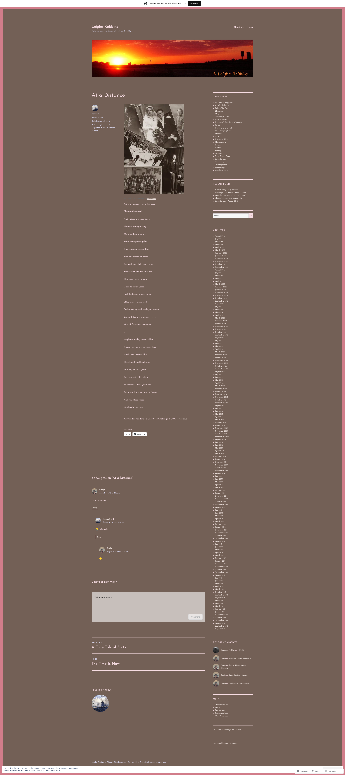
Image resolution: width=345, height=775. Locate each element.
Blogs (217, 114)
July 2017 (218, 544)
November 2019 (221, 465)
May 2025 (219, 278)
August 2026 (220, 236)
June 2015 (219, 601)
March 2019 (220, 487)
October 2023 (221, 332)
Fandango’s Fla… (228, 650)
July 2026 (219, 239)
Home (250, 27)
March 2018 (220, 521)
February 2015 (220, 609)
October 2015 (220, 592)
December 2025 (221, 259)
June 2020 (219, 445)
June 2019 (219, 479)
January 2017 (220, 561)
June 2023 (219, 343)
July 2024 (218, 307)
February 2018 (221, 524)
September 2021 (221, 403)
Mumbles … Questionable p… (240, 658)
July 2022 (218, 374)
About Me (239, 27)
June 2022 (219, 377)
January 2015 (220, 612)
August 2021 (220, 406)
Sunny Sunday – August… (238, 675)
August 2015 (220, 598)
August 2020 (220, 439)
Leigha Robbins (105, 27)
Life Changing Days (223, 131)
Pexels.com (151, 198)
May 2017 (219, 550)
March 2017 (219, 555)
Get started (194, 3)
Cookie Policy (55, 771)
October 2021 (220, 400)
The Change (220, 162)
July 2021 (218, 408)
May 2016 (219, 584)
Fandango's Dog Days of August (228, 122)
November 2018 (221, 499)
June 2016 (219, 581)
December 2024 (221, 293)
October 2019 (220, 468)
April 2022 (219, 383)
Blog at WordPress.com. (117, 762)
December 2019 (221, 462)
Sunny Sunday (220, 159)
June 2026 (219, 242)
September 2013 (221, 626)
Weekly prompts (221, 170)
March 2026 (220, 250)
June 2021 (219, 411)
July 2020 (219, 442)
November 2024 (221, 295)
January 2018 (220, 527)
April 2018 (219, 519)
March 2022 (220, 386)
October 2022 (221, 366)
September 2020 (222, 437)
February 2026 (221, 253)
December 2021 (221, 394)
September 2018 (221, 504)
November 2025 (221, 261)
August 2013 (220, 629)
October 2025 (221, 264)
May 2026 (219, 244)
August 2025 (220, 270)
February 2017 (220, 558)
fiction (217, 125)
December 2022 (221, 360)
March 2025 (220, 284)
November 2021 (221, 397)
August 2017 (220, 541)
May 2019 (219, 482)
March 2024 (220, 318)
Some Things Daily (222, 156)
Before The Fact (221, 108)
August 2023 (220, 338)
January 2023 (220, 357)
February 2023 (221, 355)
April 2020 (219, 451)
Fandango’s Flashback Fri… (239, 683)
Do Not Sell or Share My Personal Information (147, 762)
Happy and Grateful (223, 128)
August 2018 (220, 507)
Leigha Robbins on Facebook (225, 743)
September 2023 (222, 335)
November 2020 (221, 431)
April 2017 (219, 552)
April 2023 (219, 349)
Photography (220, 142)
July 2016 (218, 578)
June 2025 (219, 276)
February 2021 (220, 422)
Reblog (218, 151)
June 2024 (219, 309)
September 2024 (222, 301)
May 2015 (219, 603)
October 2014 (220, 617)
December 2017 (221, 530)
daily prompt (97, 125)
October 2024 (221, 298)
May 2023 (219, 346)
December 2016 (221, 564)
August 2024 (220, 304)
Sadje (102, 490)
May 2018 (219, 516)
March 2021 (219, 420)
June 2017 (219, 547)
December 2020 (221, 428)
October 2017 (220, 536)
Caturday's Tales (222, 117)
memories (111, 128)
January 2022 (220, 391)
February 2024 (221, 321)
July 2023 (218, 341)
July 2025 (218, 273)
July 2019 (218, 476)
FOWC (103, 128)
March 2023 (220, 352)
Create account (221, 705)
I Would (241, 650)
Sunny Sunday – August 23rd (226, 201)
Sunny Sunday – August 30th (226, 190)
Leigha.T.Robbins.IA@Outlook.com (227, 730)
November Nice (221, 139)
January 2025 (220, 290)
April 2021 (219, 417)
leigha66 (95, 114)
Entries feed (220, 710)
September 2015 (221, 595)
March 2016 (220, 589)
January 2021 (220, 425)
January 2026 (220, 256)
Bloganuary (219, 111)
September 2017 (221, 538)
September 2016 (221, 572)
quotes (218, 148)
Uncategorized (221, 165)
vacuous (183, 419)
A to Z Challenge (222, 105)
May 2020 (219, 448)
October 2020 (221, 434)
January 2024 (220, 324)
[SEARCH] (251, 215)
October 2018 (220, 502)
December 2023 (221, 326)
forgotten (96, 128)
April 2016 (219, 586)
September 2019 (221, 471)
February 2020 (221, 456)
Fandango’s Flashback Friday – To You (230, 193)
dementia (107, 125)
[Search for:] (231, 216)
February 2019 (221, 490)
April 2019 (219, 485)
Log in (217, 707)
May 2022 (219, 380)
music (217, 136)
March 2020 (220, 454)
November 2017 (221, 533)
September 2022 (222, 369)
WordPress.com (221, 716)
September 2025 (222, 267)
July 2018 (218, 510)
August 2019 (220, 473)
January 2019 (220, 493)
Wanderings (220, 167)
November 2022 (221, 363)
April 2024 (219, 315)
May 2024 (219, 312)
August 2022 (220, 372)
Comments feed (221, 713)
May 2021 (219, 414)
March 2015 (219, 606)
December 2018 (221, 496)
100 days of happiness (224, 102)
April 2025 (219, 281)
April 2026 (219, 247)
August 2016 (220, 575)
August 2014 (220, 623)
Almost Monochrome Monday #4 (228, 198)
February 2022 (221, 389)
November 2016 (221, 567)
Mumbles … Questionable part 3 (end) (230, 195)
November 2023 (221, 329)
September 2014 (221, 620)
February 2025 (221, 287)
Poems (107, 121)
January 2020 (220, 459)
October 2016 (220, 569)
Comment (195, 617)
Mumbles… (219, 134)
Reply (95, 508)
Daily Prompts (97, 121)
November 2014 (221, 615)
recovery (218, 153)
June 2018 (219, 513)
